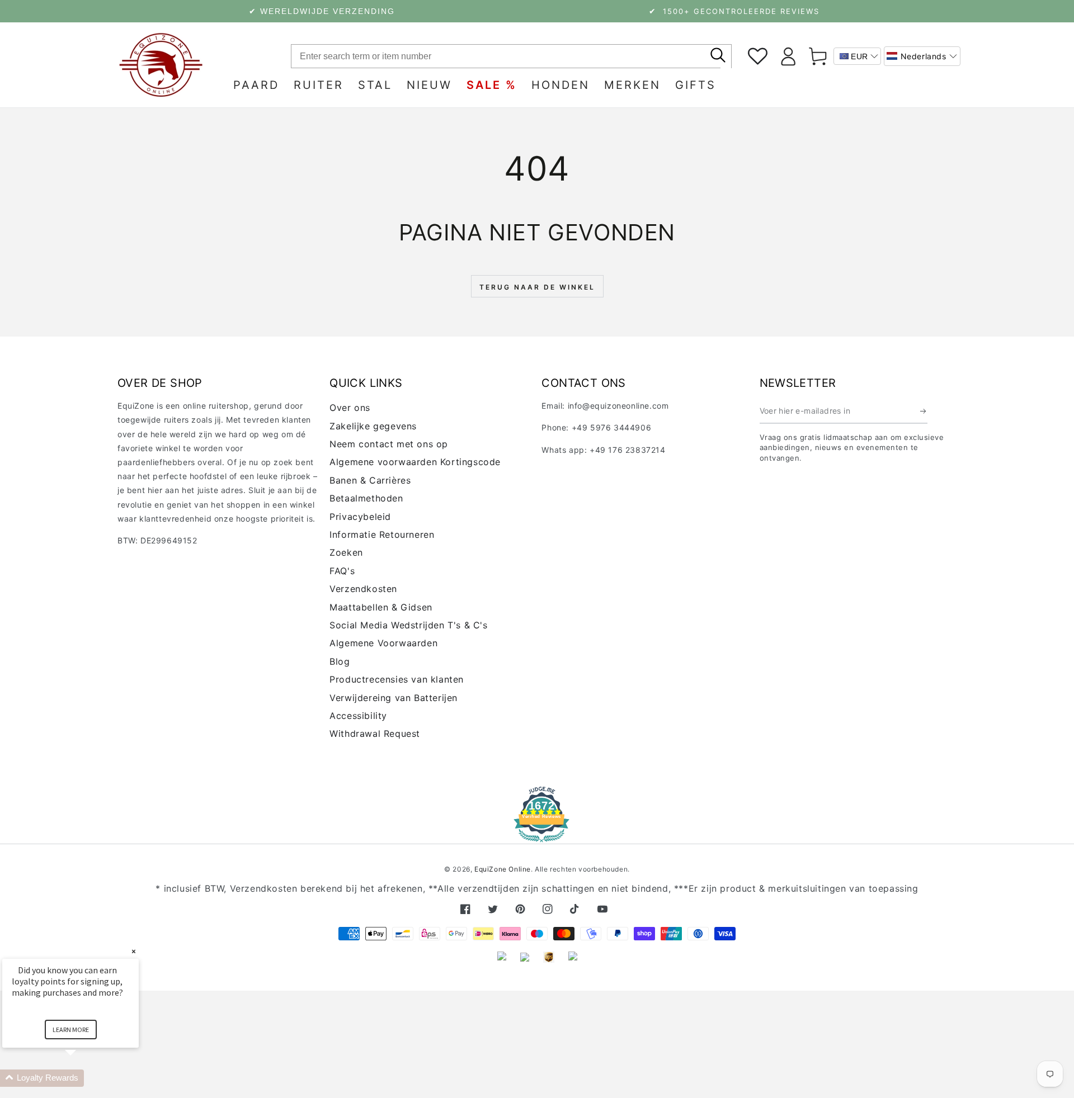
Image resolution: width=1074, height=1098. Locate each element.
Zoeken (346, 552)
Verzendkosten (363, 588)
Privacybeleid (360, 516)
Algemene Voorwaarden (383, 643)
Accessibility (358, 715)
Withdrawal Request (374, 733)
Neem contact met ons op (388, 443)
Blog (339, 661)
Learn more (71, 1029)
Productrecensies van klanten (396, 679)
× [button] (133, 951)
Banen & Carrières (370, 480)
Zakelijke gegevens (373, 426)
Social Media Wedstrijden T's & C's (408, 625)
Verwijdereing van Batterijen (393, 697)
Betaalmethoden (366, 498)
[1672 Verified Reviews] (537, 834)
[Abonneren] (923, 411)
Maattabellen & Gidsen (380, 607)
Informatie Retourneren (381, 534)
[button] (922, 56)
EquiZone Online (502, 869)
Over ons (349, 407)
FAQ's (342, 570)
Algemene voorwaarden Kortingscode (415, 461)
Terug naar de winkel (537, 287)
